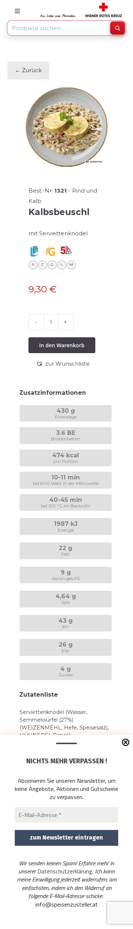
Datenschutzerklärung (64, 871)
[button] (63, 364)
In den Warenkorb (62, 345)
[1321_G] (66, 127)
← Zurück (28, 70)
